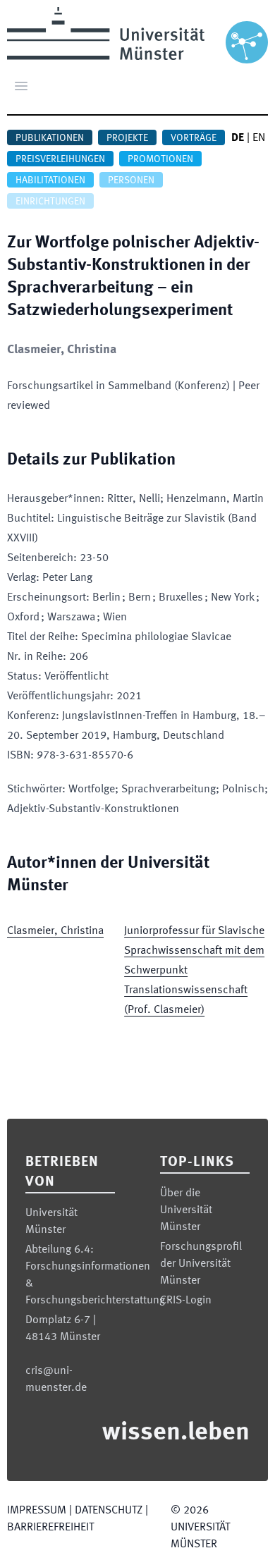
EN (258, 138)
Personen (131, 180)
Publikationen (50, 138)
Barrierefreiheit (50, 1527)
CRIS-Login (186, 1300)
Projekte (127, 138)
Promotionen (160, 159)
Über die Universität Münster (186, 1210)
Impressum (36, 1510)
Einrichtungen (50, 202)
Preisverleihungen (60, 159)
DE (237, 138)
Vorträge (193, 138)
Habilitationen (50, 180)
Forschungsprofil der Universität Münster (201, 1263)
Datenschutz (108, 1510)
